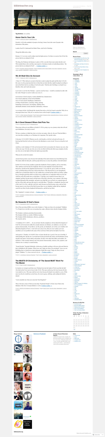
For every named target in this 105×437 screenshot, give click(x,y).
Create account (77, 335)
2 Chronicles (76, 92)
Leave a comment (33, 70)
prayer (75, 240)
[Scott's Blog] (27, 424)
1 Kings (75, 84)
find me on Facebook (40, 334)
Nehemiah (76, 227)
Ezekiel (75, 145)
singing (75, 273)
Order (75, 231)
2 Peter (75, 99)
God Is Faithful (48, 68)
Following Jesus (77, 155)
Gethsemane (76, 164)
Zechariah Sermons (78, 299)
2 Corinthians (77, 95)
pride (75, 245)
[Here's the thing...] (27, 396)
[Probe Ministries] (18, 339)
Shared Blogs (77, 270)
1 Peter (21, 115)
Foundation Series (77, 156)
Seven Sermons (77, 268)
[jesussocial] (27, 415)
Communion (76, 125)
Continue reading (42, 66)
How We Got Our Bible (79, 183)
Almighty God (77, 106)
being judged (39, 115)
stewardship (26, 70)
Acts (75, 105)
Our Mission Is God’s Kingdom (80, 69)
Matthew (76, 215)
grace (40, 255)
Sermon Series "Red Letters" (79, 264)
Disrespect (76, 136)
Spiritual (76, 277)
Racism (75, 251)
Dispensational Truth (78, 134)
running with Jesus (78, 259)
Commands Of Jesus (78, 124)
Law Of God (76, 205)
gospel (75, 170)
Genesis (75, 162)
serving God (76, 267)
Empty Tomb (76, 140)
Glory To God (77, 167)
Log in (75, 336)
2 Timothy (76, 100)
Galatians (76, 159)
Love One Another (78, 211)
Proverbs (22, 68)
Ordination (76, 233)
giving (75, 165)
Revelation (76, 255)
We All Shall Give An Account (28, 76)
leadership (59, 68)
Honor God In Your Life (25, 37)
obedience (76, 230)
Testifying (76, 286)
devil (75, 133)
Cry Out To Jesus (24, 28)
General (75, 161)
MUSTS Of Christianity (25, 288)
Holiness (61, 115)
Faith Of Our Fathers (78, 148)
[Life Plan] (18, 414)
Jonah (75, 198)
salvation (21, 70)
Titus (75, 287)
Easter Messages (77, 137)
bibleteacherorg (33, 39)
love (75, 209)
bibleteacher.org (23, 5)
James (75, 189)
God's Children (77, 168)
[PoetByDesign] (18, 376)
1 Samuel (76, 87)
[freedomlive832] (27, 377)
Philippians (76, 236)
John (75, 196)
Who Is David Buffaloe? (63, 28)
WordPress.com (77, 341)
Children (76, 117)
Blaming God (77, 114)
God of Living (46, 288)
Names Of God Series (78, 226)
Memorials (76, 217)
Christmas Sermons (29, 194)
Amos (75, 108)
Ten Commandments (78, 284)
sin (74, 271)
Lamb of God (77, 204)
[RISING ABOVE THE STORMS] (27, 386)
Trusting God (76, 293)
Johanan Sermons (77, 195)
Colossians (76, 123)
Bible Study (76, 112)
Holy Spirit (76, 180)
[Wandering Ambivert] (27, 339)
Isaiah (75, 187)
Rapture (75, 252)
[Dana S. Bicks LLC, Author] (18, 405)
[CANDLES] (18, 424)
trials (75, 292)
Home (17, 28)
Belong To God (77, 111)
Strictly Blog (76, 280)
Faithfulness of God (78, 149)
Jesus (75, 192)
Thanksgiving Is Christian (50, 28)
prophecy (76, 246)
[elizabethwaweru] (27, 405)
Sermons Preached (29, 68)
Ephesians (76, 142)
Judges (75, 202)
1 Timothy (76, 90)
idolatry (75, 186)
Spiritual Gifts (77, 279)
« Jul (74, 329)
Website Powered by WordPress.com (84, 433)
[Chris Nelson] (18, 348)
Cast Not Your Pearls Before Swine (81, 66)
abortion (76, 103)
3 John (75, 102)
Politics (75, 237)
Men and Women (77, 218)
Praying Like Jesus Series (79, 242)
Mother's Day (77, 221)
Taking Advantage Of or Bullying (80, 283)
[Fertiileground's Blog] (18, 367)
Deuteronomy (77, 131)
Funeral (75, 158)
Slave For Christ (77, 276)
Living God (76, 208)
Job (75, 193)
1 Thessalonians (77, 89)
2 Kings (75, 97)
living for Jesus (53, 288)
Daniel (48, 194)
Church (75, 121)
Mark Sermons (77, 214)
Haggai (75, 176)
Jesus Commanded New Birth (80, 61)
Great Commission (78, 173)
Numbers (76, 229)
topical (75, 290)
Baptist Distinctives (78, 109)
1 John (75, 83)
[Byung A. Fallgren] (27, 367)
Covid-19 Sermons (78, 127)
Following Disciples (78, 153)
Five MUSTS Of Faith (78, 152)
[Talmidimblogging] (18, 358)
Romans (76, 258)
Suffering (76, 282)
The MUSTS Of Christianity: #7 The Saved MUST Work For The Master (39, 261)
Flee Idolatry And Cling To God (80, 64)
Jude (75, 201)
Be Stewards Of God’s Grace (27, 202)
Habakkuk (76, 174)
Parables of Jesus (77, 234)
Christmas (22, 194)
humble (75, 184)
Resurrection (76, 254)
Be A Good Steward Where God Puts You (32, 122)
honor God (54, 68)
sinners (75, 274)
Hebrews (76, 177)
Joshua (75, 199)
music (75, 223)
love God (20, 116)
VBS (75, 295)
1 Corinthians (23, 255)
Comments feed (77, 339)
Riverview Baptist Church (36, 28)
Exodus (75, 143)
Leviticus (76, 206)
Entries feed (76, 338)
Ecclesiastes (76, 139)
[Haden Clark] (18, 395)
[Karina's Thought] (18, 386)
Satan (75, 262)
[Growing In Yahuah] (27, 348)
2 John (75, 96)
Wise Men (64, 194)
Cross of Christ (77, 128)
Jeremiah (76, 190)
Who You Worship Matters (76, 28)
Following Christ (41, 68)
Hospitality (76, 181)
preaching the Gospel (78, 243)
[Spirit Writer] (27, 358)
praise (75, 239)
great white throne (55, 115)
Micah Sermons (77, 220)
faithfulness (53, 194)
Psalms (75, 249)
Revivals (76, 257)
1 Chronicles (76, 80)
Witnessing (76, 298)
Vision (75, 296)
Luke (75, 212)
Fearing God (76, 151)
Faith (75, 146)
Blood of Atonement (78, 115)
